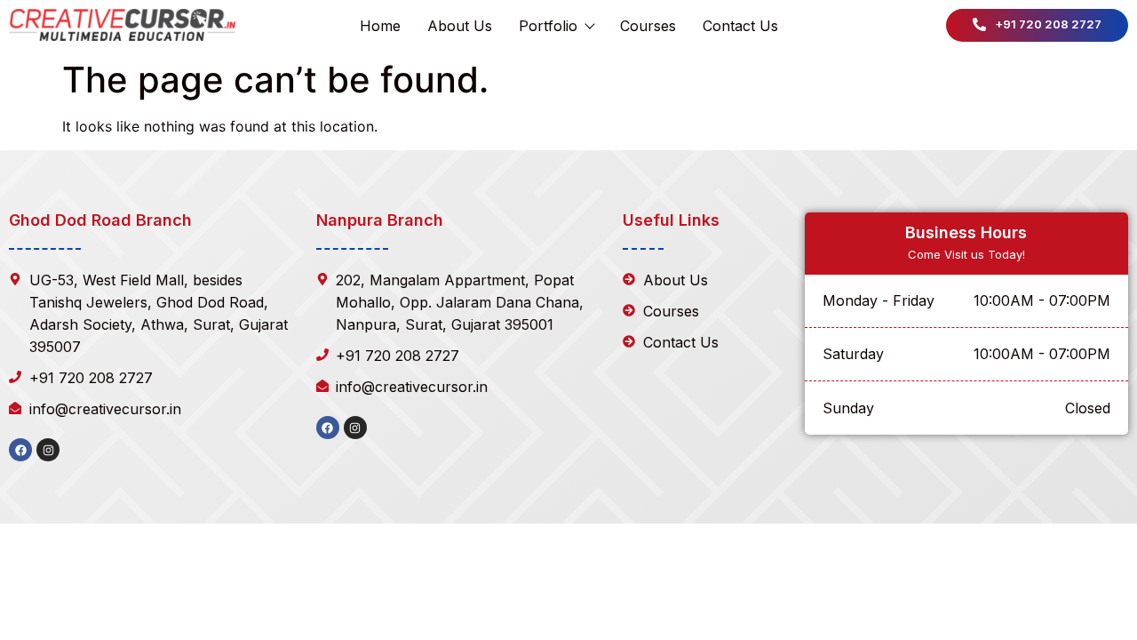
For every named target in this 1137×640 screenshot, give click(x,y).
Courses (648, 26)
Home (380, 26)
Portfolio (548, 26)
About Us (459, 26)
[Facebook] (20, 449)
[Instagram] (48, 449)
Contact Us (740, 26)
